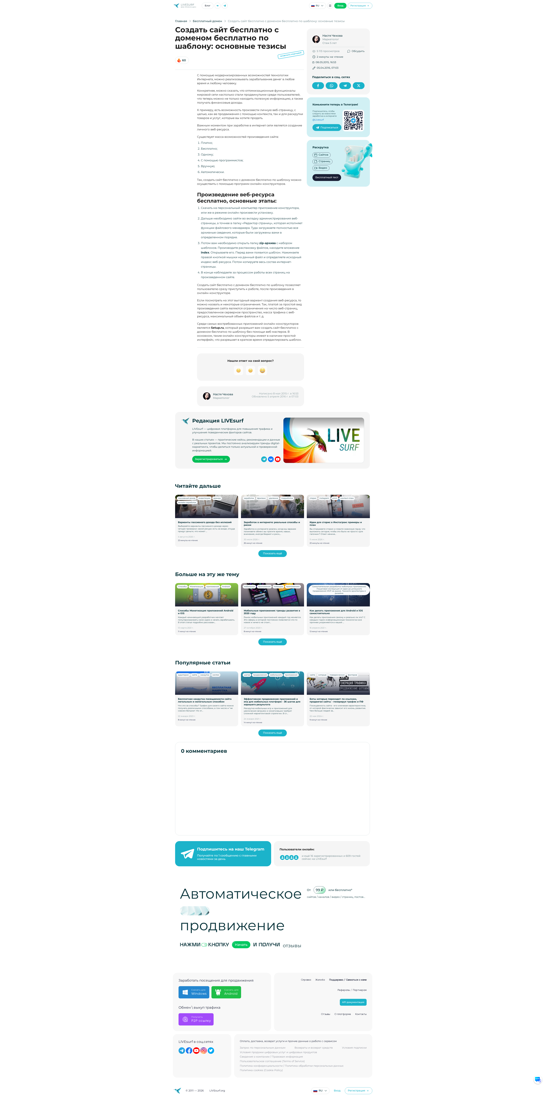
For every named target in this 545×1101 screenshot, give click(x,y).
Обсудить (358, 51)
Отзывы (325, 1014)
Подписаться (329, 127)
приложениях (293, 586)
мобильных (249, 586)
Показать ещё (272, 553)
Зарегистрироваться (209, 459)
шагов (247, 675)
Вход (340, 5)
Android (226, 586)
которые (322, 675)
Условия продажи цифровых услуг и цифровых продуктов (278, 1052)
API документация (353, 1002)
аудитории (183, 675)
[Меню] (330, 6)
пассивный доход (186, 498)
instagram (324, 498)
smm (334, 498)
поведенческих (337, 675)
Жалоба (320, 980)
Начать (241, 945)
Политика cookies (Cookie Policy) (261, 1070)
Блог (207, 5)
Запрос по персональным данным (262, 1047)
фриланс (261, 498)
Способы (182, 586)
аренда (217, 498)
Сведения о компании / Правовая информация (271, 1056)
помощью (278, 586)
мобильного (276, 675)
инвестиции (204, 498)
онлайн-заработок (187, 502)
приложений (212, 586)
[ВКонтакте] (218, 6)
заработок (249, 498)
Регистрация (358, 5)
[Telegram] (225, 6)
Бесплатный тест (326, 177)
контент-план (347, 498)
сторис (313, 498)
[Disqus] (272, 793)
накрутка (204, 675)
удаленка (273, 498)
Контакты (361, 1014)
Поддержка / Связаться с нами (348, 980)
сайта (194, 675)
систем (215, 675)
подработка (287, 498)
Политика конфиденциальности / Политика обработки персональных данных (291, 1065)
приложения (264, 586)
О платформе (342, 1014)
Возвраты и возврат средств (314, 1047)
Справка (306, 980)
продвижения (260, 675)
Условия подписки (354, 1047)
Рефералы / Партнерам (352, 990)
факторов (352, 675)
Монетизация (196, 586)
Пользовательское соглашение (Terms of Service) (272, 1061)
